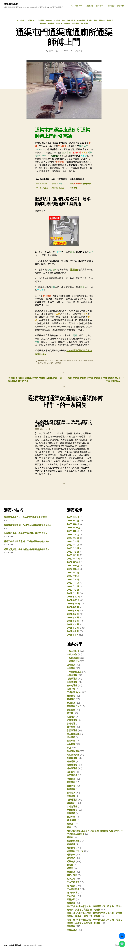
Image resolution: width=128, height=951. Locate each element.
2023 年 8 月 (73, 534)
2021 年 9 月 (73, 607)
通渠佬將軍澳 (73, 841)
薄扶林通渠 (72, 799)
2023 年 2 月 (73, 552)
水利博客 (57, 20)
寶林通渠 (71, 699)
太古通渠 (71, 696)
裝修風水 (71, 803)
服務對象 (90, 6)
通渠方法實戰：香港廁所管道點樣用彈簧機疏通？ (27, 549)
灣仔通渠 (71, 779)
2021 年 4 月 (73, 624)
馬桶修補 (70, 361)
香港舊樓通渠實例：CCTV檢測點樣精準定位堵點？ (28, 525)
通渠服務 (43, 23)
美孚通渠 (71, 796)
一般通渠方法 (31, 20)
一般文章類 (72, 654)
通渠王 (70, 868)
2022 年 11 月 (73, 558)
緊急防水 (71, 792)
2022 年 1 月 (73, 593)
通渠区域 (78, 6)
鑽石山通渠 (72, 875)
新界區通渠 (72, 730)
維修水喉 (71, 786)
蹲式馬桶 (71, 817)
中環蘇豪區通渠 (74, 671)
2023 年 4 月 (73, 545)
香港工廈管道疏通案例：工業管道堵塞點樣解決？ (27, 541)
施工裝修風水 (73, 734)
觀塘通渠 (71, 813)
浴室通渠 (71, 761)
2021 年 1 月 (73, 635)
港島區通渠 (72, 768)
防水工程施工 (73, 882)
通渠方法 (110, 20)
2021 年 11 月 (73, 600)
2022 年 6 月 (73, 576)
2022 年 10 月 (73, 562)
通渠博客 (71, 847)
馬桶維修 (67, 23)
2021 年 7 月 (73, 614)
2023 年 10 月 (73, 527)
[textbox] (42, 179)
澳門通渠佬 (72, 775)
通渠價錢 (71, 844)
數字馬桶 (49, 20)
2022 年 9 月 (73, 565)
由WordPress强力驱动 (33, 945)
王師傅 (51, 51)
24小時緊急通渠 (43, 361)
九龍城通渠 (72, 678)
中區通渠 (71, 668)
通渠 (95, 20)
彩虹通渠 (71, 716)
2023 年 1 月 (73, 555)
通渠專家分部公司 (75, 851)
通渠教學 (102, 20)
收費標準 (99, 6)
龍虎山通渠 (84, 23)
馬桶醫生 (50, 363)
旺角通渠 (71, 737)
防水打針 (71, 885)
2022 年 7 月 (73, 572)
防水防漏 (71, 896)
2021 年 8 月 (73, 610)
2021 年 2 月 (73, 631)
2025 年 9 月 (73, 517)
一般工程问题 (19, 20)
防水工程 (71, 878)
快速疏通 (71, 723)
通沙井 (89, 20)
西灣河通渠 (72, 806)
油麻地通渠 (71, 20)
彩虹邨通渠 (72, 720)
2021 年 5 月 (73, 621)
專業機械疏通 (41, 184)
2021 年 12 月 (73, 596)
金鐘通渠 (51, 23)
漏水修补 (71, 772)
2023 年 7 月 (73, 538)
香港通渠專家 (11, 4)
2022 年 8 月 (73, 569)
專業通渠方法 (73, 706)
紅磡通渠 (71, 782)
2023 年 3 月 (73, 548)
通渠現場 (111, 6)
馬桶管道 (43, 363)
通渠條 (70, 865)
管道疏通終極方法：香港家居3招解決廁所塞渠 (25, 517)
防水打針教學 (73, 889)
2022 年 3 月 (73, 586)
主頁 (70, 6)
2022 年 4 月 (73, 583)
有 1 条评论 (78, 51)
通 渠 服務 (71, 820)
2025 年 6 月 (73, 524)
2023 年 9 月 (73, 531)
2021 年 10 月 (73, 603)
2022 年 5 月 (73, 579)
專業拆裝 (56, 184)
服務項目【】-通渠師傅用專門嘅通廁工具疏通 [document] (62, 201)
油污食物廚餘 (73, 754)
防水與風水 (72, 892)
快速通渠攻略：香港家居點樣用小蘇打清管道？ (26, 533)
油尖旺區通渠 (73, 751)
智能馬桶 (71, 741)
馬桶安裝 (59, 23)
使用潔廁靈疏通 (42, 188)
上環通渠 (41, 20)
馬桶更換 (84, 361)
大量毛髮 (71, 689)
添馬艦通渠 (81, 20)
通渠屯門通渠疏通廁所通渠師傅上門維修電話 (62, 133)
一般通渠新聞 (73, 658)
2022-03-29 (63, 51)
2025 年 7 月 (73, 520)
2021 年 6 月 (73, 617)
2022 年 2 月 (73, 590)
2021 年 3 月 (73, 628)
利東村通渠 (72, 685)
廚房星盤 (71, 709)
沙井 (63, 20)
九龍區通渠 (72, 675)
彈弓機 (70, 713)
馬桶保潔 (63, 361)
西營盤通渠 (72, 810)
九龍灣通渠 (72, 682)
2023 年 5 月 (73, 541)
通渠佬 (70, 837)
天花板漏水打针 (74, 692)
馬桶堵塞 (77, 361)
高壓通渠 (75, 23)
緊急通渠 (71, 789)
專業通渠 (71, 703)
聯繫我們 (120, 6)
